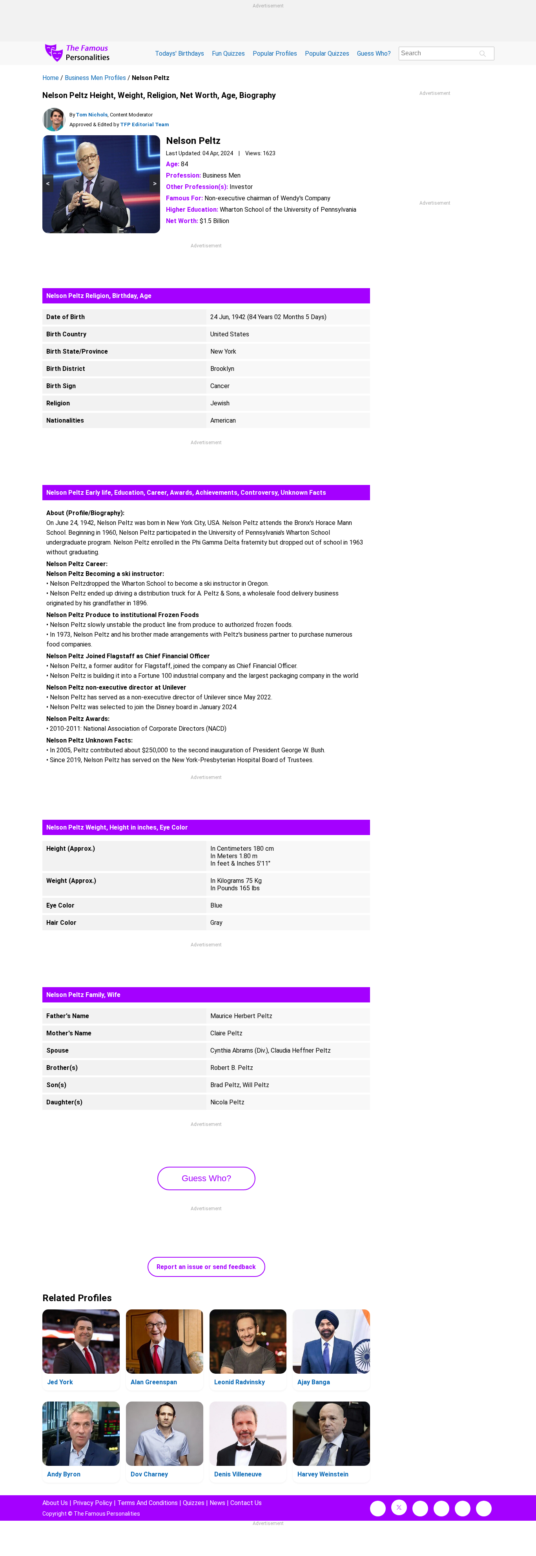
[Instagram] (420, 1508)
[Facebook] (378, 1508)
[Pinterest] (462, 1508)
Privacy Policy (92, 1503)
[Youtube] (484, 1508)
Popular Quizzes (327, 53)
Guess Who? (374, 53)
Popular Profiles (275, 53)
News (217, 1503)
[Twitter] (399, 1507)
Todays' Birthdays (179, 53)
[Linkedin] (441, 1508)
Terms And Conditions (147, 1503)
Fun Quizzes (228, 53)
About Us (55, 1503)
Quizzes (193, 1503)
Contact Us (246, 1503)
